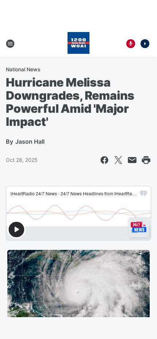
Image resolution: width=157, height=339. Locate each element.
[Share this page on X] (118, 160)
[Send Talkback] (130, 43)
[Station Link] (78, 43)
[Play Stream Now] (145, 43)
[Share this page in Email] (132, 160)
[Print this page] (146, 160)
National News (23, 69)
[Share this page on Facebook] (104, 160)
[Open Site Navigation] (10, 43)
